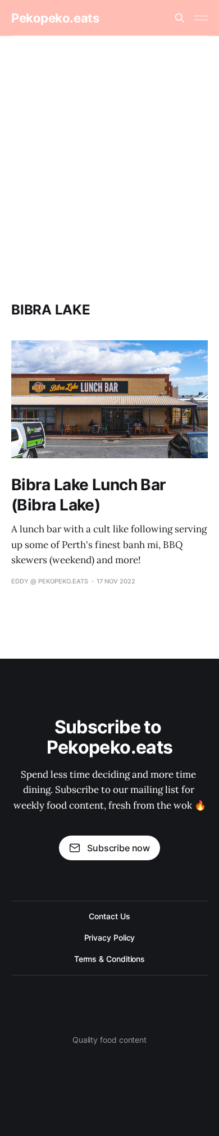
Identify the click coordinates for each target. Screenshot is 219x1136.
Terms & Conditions (109, 959)
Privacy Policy (109, 937)
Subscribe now (118, 848)
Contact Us (109, 916)
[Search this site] (179, 18)
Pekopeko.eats (55, 18)
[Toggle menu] (201, 18)
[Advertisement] (109, 151)
